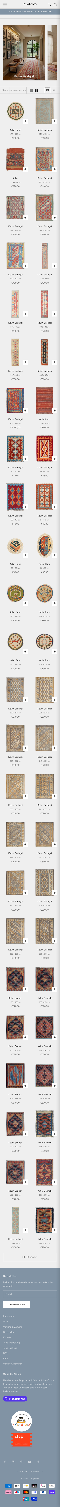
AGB (5, 1321)
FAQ (5, 1358)
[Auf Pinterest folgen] (21, 1461)
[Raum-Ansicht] (54, 90)
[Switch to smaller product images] (36, 90)
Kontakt (7, 1337)
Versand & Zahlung (12, 1326)
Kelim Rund (15, 130)
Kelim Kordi (44, 419)
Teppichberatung (11, 1342)
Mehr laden (30, 1257)
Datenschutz (9, 1332)
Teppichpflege (10, 1347)
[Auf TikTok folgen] (38, 1461)
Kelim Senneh (15, 998)
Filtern (4, 90)
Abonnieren (16, 1304)
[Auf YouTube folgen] (29, 1461)
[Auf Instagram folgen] (13, 1461)
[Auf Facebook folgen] (4, 1461)
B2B (5, 1353)
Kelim (15, 178)
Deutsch (35, 1472)
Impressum (8, 1316)
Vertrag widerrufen (12, 1363)
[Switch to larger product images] (31, 90)
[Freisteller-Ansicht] (47, 90)
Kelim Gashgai (44, 130)
